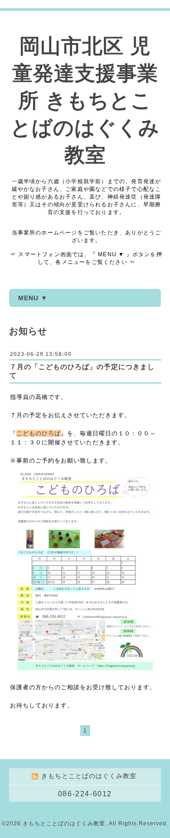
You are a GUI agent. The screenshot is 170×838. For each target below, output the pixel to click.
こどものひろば (38, 433)
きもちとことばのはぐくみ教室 (64, 823)
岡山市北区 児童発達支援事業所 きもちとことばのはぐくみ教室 (85, 100)
